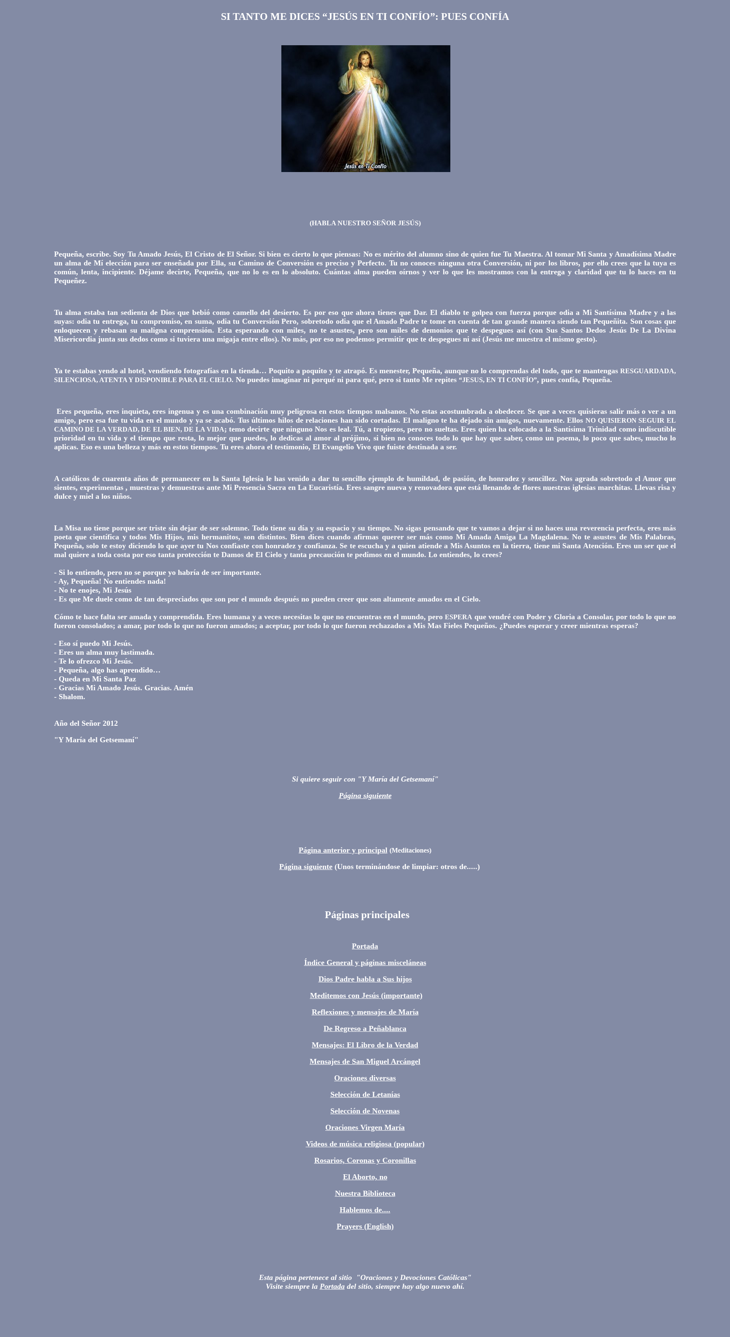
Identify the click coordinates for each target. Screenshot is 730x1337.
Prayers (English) (365, 1226)
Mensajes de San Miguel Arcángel (365, 1061)
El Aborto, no (365, 1177)
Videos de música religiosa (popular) (365, 1144)
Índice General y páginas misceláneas (365, 962)
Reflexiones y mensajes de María (365, 1012)
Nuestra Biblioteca (365, 1193)
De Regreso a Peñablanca (365, 1028)
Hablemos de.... (365, 1210)
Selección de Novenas (365, 1111)
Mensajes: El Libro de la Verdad (365, 1045)
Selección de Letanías (365, 1094)
